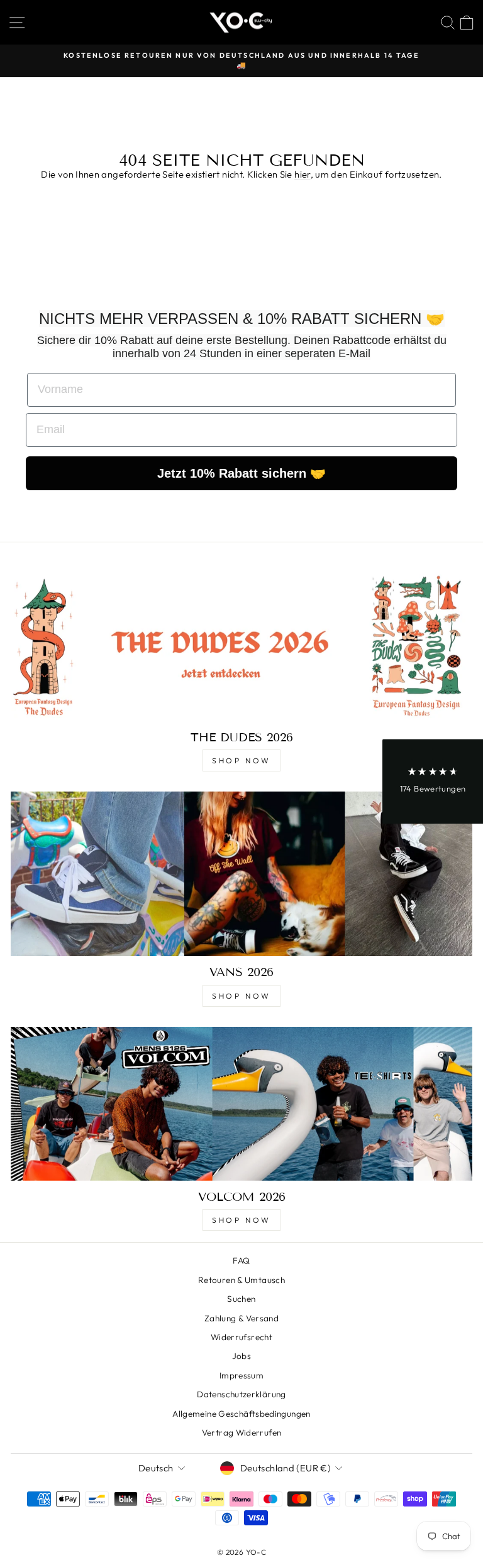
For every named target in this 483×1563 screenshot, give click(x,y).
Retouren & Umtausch (241, 1280)
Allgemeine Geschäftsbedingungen (241, 1413)
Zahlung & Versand (241, 1318)
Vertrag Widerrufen (242, 1432)
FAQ (241, 1260)
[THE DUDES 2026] (241, 644)
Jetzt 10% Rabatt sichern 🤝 (241, 473)
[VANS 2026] (241, 874)
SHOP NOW (241, 760)
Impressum (241, 1375)
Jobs (241, 1356)
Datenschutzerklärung (241, 1394)
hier (302, 174)
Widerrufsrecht (241, 1337)
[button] (432, 781)
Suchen (241, 1298)
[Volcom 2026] (241, 1104)
